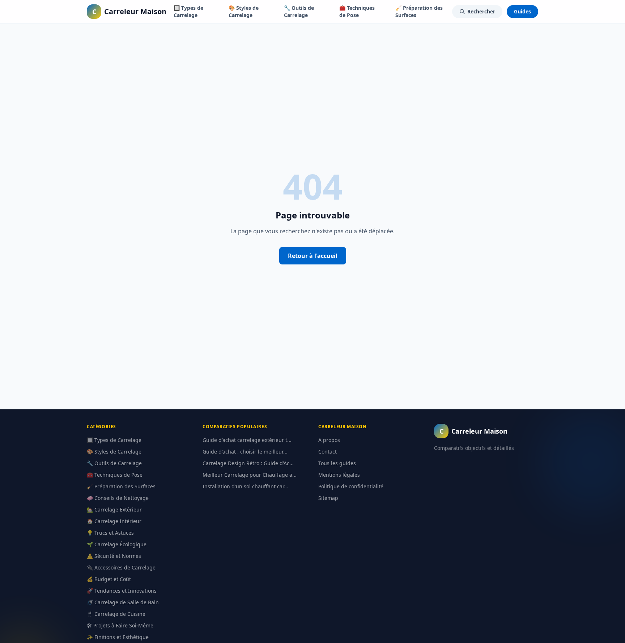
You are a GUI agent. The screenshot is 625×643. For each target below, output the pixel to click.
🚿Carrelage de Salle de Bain (123, 602)
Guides (522, 11)
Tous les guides (337, 463)
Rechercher (481, 11)
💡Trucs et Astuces (110, 532)
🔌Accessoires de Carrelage (121, 567)
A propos (329, 440)
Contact (327, 451)
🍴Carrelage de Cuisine (116, 613)
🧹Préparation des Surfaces (419, 11)
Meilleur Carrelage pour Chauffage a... (250, 474)
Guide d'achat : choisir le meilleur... (245, 451)
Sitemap (328, 497)
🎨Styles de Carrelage (244, 11)
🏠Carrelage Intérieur (114, 521)
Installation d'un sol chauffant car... (245, 486)
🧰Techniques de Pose (357, 11)
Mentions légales (339, 474)
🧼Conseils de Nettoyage (118, 497)
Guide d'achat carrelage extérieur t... (247, 440)
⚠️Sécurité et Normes (114, 555)
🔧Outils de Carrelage (299, 11)
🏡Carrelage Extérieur (114, 509)
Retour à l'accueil (312, 256)
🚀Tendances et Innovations (122, 590)
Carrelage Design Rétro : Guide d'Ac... (248, 463)
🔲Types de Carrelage (188, 11)
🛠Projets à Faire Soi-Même (120, 625)
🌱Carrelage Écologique (116, 544)
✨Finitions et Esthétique (118, 637)
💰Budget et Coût (109, 579)
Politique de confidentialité (350, 486)
